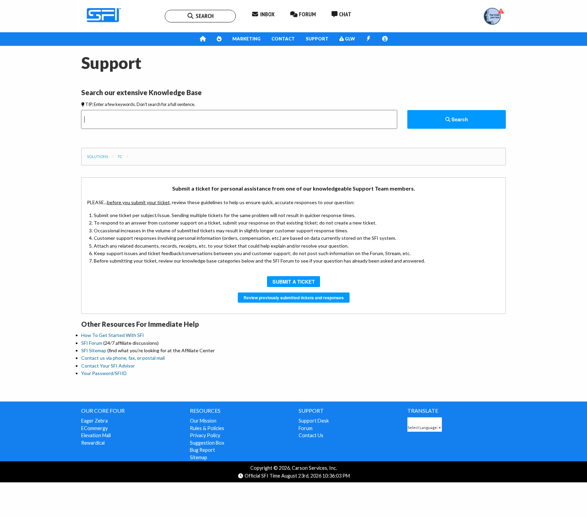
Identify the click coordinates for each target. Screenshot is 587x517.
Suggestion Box (207, 443)
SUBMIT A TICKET (293, 281)
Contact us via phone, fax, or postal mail (123, 358)
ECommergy (94, 428)
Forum (306, 428)
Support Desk (314, 421)
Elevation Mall (96, 435)
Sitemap (198, 457)
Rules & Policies (207, 428)
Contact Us (311, 435)
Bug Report (202, 450)
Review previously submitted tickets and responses (294, 298)
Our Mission (203, 421)
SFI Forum (91, 343)
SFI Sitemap (93, 350)
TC (120, 156)
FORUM (307, 14)
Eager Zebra (94, 421)
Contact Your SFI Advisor (108, 366)
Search (459, 119)
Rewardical (93, 443)
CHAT (344, 14)
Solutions (97, 156)
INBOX (266, 14)
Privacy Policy (205, 435)
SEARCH (204, 16)
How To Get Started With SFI (112, 335)
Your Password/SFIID (104, 373)
